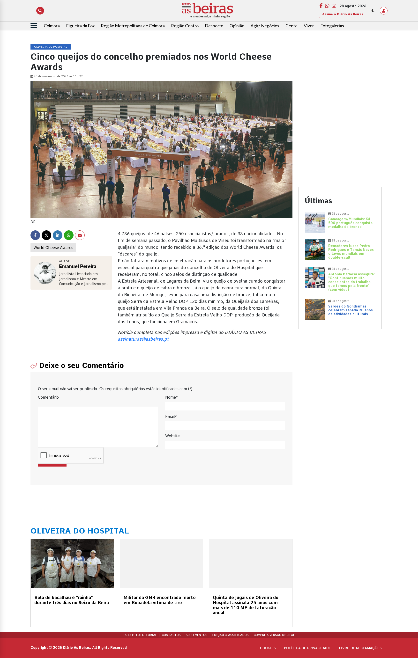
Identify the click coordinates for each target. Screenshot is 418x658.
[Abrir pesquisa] (40, 11)
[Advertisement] (340, 78)
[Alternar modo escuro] (373, 11)
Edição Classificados (230, 635)
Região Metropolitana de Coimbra (133, 25)
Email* (171, 416)
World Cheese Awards (53, 247)
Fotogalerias (332, 25)
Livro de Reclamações (360, 648)
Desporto (214, 25)
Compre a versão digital (274, 635)
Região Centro (185, 25)
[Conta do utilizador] (384, 11)
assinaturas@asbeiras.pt (143, 339)
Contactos (171, 635)
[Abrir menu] (33, 25)
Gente (291, 25)
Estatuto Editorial (140, 635)
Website (172, 436)
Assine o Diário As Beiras (342, 14)
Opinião (237, 25)
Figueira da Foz (80, 25)
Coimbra (52, 25)
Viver (309, 25)
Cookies (268, 648)
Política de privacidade (307, 648)
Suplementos (196, 635)
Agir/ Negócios (265, 25)
